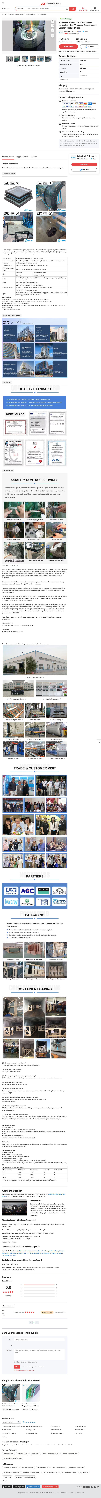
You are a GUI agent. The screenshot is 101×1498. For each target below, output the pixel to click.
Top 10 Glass (84, 1472)
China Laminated (42, 1468)
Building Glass (30, 14)
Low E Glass (78, 1433)
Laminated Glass (42, 14)
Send (16, 1367)
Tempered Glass (18, 1251)
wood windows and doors (34, 1426)
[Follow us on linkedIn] (98, 1487)
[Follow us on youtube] (92, 1487)
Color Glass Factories (58, 1468)
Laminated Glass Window (11, 1472)
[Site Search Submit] (72, 9)
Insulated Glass (43, 1251)
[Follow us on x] (87, 1487)
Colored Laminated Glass (69, 1454)
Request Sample (91, 51)
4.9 (80, 159)
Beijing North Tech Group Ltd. (69, 31)
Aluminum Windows (31, 1251)
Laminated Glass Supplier (31, 1472)
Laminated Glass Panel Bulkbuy (25, 1477)
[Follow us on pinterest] (95, 1487)
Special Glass (35, 1454)
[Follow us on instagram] (89, 1487)
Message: (10, 1350)
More (3, 1481)
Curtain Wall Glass (31, 1433)
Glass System (54, 1426)
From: (11, 1340)
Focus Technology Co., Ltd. (36, 1492)
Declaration (71, 1492)
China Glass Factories (10, 1468)
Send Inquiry (68, 46)
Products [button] (20, 9)
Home (4, 14)
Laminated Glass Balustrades (13, 1458)
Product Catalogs (29, 1422)
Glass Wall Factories (27, 1468)
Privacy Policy (80, 1492)
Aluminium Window (56, 1433)
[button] (3, 3)
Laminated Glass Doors (76, 1468)
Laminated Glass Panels (68, 1472)
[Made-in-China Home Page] (50, 3)
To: (12, 1345)
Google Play (19, 1487)
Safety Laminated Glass (50, 1454)
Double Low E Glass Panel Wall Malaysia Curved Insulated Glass (10, 1406)
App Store (7, 1487)
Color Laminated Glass (50, 1472)
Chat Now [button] (91, 47)
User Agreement (61, 1492)
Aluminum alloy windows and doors (13, 1426)
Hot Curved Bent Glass (9, 1433)
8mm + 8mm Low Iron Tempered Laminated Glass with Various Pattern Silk (30, 1406)
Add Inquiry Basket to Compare (29, 65)
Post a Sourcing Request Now (24, 1370)
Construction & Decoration (16, 14)
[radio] (4, 1291)
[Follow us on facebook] (84, 1487)
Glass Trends (7, 1477)
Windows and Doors (16, 1253)
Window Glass (38, 1253)
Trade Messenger (33, 1487)
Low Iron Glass (28, 1253)
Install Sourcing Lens (51, 1487)
